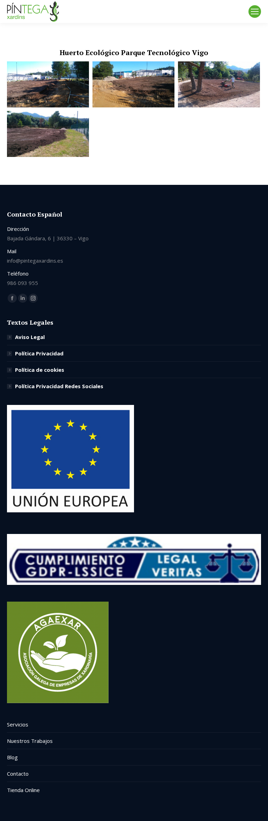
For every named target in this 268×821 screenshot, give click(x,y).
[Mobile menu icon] (254, 11)
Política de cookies (39, 369)
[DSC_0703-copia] (48, 134)
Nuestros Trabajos (30, 740)
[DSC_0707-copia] (133, 84)
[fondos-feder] (70, 510)
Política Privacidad (39, 353)
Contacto (18, 773)
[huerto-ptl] (219, 84)
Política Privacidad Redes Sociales (59, 386)
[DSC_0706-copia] (48, 84)
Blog (12, 757)
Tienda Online (23, 789)
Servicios (17, 724)
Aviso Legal (30, 336)
